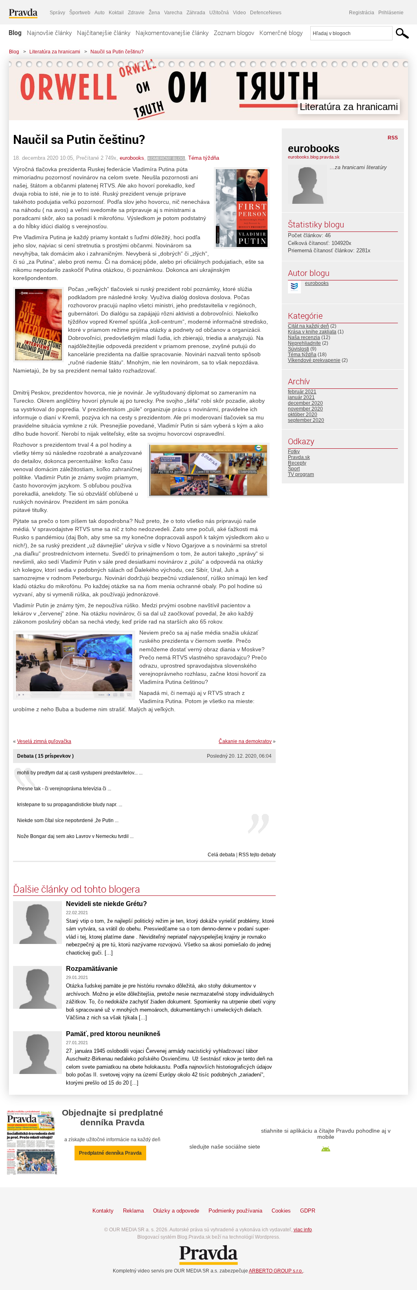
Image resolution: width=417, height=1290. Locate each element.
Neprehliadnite (304, 343)
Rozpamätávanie (92, 968)
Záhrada (196, 12)
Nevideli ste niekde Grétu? (106, 903)
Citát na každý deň (308, 326)
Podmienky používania (235, 1211)
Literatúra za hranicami (54, 52)
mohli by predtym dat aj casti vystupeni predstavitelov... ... (80, 773)
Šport (294, 469)
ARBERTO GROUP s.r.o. (276, 1271)
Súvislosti (298, 349)
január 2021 (301, 397)
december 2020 (305, 403)
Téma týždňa (203, 158)
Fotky (294, 451)
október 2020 (302, 414)
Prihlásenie (391, 12)
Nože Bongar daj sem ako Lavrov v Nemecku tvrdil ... (75, 836)
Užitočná (219, 12)
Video (239, 12)
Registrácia (361, 12)
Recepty (297, 463)
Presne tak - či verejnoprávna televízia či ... (64, 789)
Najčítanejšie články (103, 33)
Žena (154, 12)
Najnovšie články (49, 33)
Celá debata (221, 855)
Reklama (133, 1211)
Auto (99, 12)
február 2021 (302, 392)
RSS (393, 138)
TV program (301, 474)
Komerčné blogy (281, 33)
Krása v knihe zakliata (312, 332)
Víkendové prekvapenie (314, 360)
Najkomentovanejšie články (172, 33)
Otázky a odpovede (176, 1211)
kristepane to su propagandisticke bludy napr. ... (69, 804)
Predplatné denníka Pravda (110, 1153)
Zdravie (136, 12)
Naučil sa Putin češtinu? (117, 52)
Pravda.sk (299, 457)
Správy (57, 12)
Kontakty (103, 1211)
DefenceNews (265, 12)
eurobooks (132, 158)
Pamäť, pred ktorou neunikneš (113, 1033)
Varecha (173, 12)
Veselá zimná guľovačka (44, 741)
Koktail (116, 12)
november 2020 (305, 409)
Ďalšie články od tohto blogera (76, 888)
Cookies (281, 1211)
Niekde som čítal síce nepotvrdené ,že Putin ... (68, 820)
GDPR (307, 1211)
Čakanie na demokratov (245, 741)
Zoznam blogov (234, 33)
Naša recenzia (304, 337)
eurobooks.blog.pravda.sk (314, 156)
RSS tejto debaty (257, 855)
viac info (303, 1230)
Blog (15, 32)
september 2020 (306, 420)
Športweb (79, 12)
